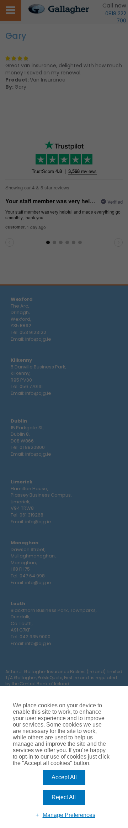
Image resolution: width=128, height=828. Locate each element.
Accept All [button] (64, 777)
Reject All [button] (64, 797)
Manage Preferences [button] (69, 815)
